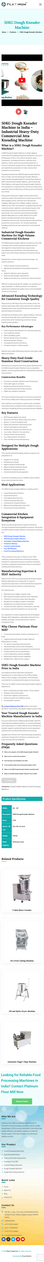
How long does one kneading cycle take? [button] (16, 760)
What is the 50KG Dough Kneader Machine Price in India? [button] (20, 773)
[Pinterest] (18, 1239)
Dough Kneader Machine (19, 786)
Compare (10, 780)
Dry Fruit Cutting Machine (22, 961)
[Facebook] (4, 1239)
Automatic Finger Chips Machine (22, 1062)
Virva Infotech (26, 1256)
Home (4, 32)
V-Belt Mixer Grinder (22, 910)
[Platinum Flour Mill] (14, 4)
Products (13, 32)
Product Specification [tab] (14, 798)
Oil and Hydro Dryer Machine (22, 1011)
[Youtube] (23, 1239)
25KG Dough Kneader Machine (14, 539)
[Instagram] (8, 1239)
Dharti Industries (12, 1251)
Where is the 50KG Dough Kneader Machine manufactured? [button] (21, 769)
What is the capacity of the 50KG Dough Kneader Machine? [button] (21, 752)
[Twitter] (13, 1239)
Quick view (37, 877)
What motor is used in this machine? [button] (15, 756)
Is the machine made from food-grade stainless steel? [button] (20, 765)
